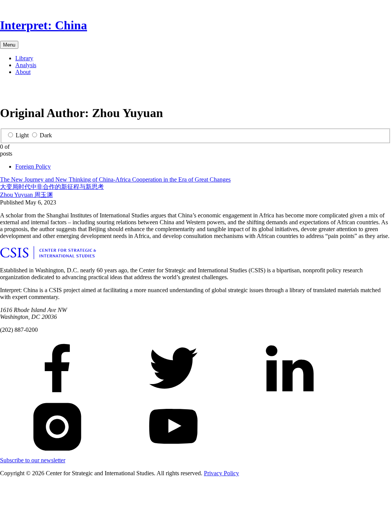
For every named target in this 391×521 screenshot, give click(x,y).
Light (22, 135)
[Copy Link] (67, 91)
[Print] (55, 91)
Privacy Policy (221, 473)
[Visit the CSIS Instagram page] (57, 453)
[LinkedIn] (30, 91)
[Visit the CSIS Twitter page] (173, 394)
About (23, 72)
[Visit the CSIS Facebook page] (57, 394)
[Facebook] (6, 91)
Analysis (25, 65)
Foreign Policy (33, 166)
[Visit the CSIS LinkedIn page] (289, 394)
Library (24, 58)
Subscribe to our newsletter (32, 460)
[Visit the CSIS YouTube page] (173, 453)
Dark (46, 135)
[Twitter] (18, 91)
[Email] (43, 91)
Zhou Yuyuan (26, 194)
